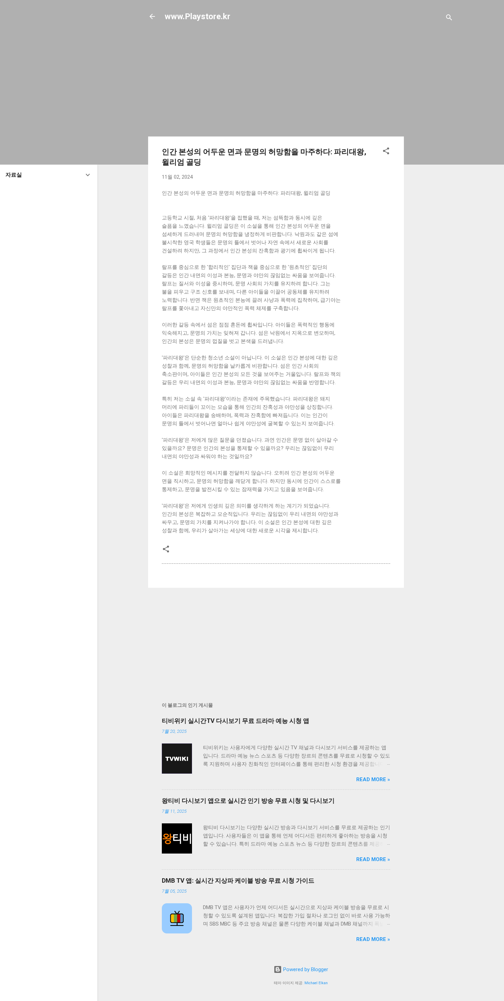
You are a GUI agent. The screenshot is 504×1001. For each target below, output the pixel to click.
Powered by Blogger (305, 969)
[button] (386, 152)
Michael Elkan (316, 983)
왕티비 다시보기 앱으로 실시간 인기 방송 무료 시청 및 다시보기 (248, 800)
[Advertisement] (431, 138)
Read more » (373, 779)
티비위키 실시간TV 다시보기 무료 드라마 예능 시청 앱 (235, 720)
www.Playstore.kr (197, 16)
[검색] (449, 18)
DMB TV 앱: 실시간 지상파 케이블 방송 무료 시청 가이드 (238, 880)
